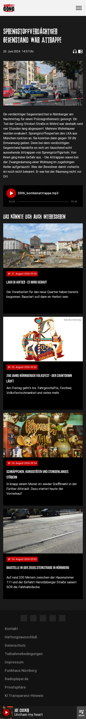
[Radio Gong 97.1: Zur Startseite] (38, 8)
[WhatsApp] (52, 618)
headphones (74, 51)
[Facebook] (24, 618)
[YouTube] (43, 618)
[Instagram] (33, 618)
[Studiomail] (62, 618)
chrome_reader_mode (80, 51)
